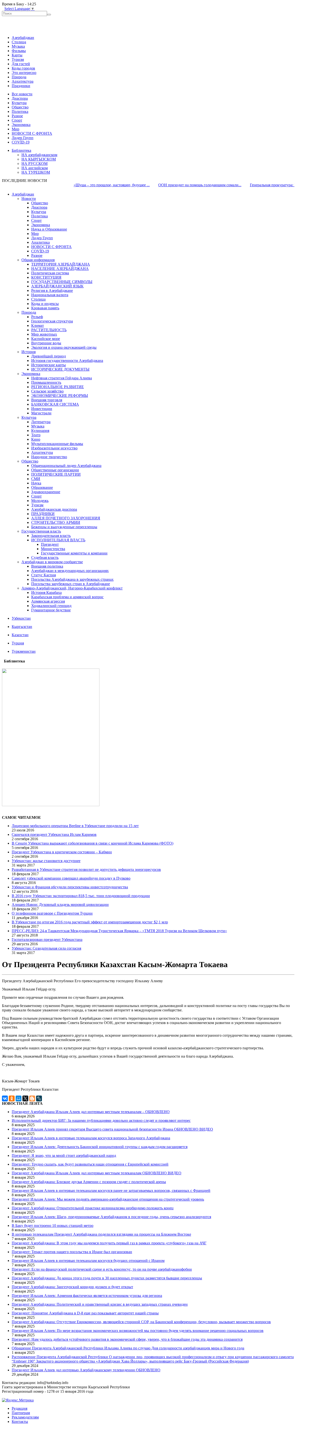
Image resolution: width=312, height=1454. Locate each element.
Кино (35, 439)
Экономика (21, 125)
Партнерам (21, 1413)
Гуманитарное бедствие (51, 610)
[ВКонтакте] (5, 1098)
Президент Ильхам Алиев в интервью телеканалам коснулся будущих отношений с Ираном (88, 1260)
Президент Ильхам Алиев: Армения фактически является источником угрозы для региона (87, 1295)
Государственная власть (41, 531)
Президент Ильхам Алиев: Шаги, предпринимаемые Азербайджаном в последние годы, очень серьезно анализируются (111, 1217)
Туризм (18, 59)
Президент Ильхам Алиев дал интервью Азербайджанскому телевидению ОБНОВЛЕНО (86, 1370)
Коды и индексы (45, 304)
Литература (40, 422)
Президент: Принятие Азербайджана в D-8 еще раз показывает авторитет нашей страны (85, 1313)
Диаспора (20, 98)
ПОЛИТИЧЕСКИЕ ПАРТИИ (56, 474)
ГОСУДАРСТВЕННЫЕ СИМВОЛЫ (61, 282)
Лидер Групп (22, 138)
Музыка (18, 46)
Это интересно (24, 73)
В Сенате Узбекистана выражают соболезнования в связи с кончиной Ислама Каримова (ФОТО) (92, 843)
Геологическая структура (52, 321)
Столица (19, 42)
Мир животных (44, 334)
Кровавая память (45, 308)
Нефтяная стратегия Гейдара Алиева (61, 378)
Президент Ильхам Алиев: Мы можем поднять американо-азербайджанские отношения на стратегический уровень (108, 1199)
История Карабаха (46, 592)
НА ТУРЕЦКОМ (35, 172)
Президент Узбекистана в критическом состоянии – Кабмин (62, 852)
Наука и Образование (49, 229)
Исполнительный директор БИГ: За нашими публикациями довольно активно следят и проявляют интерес (101, 1120)
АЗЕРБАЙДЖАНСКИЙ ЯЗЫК (57, 286)
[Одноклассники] (12, 1098)
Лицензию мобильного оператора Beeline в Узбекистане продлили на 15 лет (75, 826)
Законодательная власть (51, 536)
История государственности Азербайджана (67, 360)
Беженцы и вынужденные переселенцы (64, 527)
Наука (36, 483)
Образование (42, 487)
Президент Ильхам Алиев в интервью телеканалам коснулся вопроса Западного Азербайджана (91, 1138)
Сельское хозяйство (47, 391)
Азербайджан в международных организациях (70, 571)
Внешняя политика (47, 566)
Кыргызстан (22, 626)
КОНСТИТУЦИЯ (46, 277)
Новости (28, 198)
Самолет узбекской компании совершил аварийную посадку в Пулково (71, 878)
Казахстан (20, 635)
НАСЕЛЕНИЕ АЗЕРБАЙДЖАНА (60, 269)
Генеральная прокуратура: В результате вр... (268, 185)
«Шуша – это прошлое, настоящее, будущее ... (94, 185)
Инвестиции (41, 409)
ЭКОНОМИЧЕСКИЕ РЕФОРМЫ (59, 395)
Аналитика (40, 242)
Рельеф (37, 317)
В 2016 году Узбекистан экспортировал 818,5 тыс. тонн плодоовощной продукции (81, 896)
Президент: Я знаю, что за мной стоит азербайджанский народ (64, 1155)
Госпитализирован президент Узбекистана (47, 939)
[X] (25, 1098)
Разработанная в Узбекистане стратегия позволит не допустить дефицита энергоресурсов (86, 869)
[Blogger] (32, 1098)
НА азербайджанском (39, 155)
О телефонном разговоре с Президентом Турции (52, 913)
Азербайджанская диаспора (54, 509)
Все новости (22, 94)
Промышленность (46, 382)
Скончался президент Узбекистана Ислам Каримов (54, 834)
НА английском (34, 168)
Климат (37, 325)
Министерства (53, 549)
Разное (17, 116)
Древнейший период (48, 356)
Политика (20, 111)
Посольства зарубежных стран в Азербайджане (70, 584)
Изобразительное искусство (54, 448)
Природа (19, 77)
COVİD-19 (20, 142)
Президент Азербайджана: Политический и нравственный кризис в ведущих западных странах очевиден (100, 1304)
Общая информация (38, 260)
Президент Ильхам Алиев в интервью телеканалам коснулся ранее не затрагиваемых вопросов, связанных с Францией (111, 1190)
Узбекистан (21, 618)
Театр (35, 435)
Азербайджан (23, 38)
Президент (50, 544)
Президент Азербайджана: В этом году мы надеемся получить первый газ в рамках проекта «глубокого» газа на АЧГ (109, 1243)
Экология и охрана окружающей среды (64, 347)
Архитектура (22, 81)
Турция (18, 643)
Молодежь (40, 501)
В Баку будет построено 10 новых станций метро (52, 1225)
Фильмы (19, 51)
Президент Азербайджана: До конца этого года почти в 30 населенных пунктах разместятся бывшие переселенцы (107, 1278)
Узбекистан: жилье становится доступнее (46, 861)
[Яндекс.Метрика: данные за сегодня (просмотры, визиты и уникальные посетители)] (18, 1400)
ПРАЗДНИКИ (43, 514)
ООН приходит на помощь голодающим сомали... (182, 185)
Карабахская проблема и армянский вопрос (67, 597)
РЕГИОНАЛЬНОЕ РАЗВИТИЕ (57, 387)
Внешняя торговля (46, 400)
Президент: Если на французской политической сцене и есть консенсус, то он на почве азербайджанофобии (102, 1269)
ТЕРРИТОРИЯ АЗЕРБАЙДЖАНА (60, 264)
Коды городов (23, 68)
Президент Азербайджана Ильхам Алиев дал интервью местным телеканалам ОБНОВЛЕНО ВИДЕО (96, 1173)
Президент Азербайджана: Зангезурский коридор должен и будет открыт (72, 1287)
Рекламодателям (25, 1417)
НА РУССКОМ (34, 163)
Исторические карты (48, 365)
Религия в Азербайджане (52, 290)
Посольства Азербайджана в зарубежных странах (72, 579)
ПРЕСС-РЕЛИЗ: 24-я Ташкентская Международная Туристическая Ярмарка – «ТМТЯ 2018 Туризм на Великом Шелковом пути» (119, 931)
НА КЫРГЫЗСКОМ (38, 159)
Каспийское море (45, 339)
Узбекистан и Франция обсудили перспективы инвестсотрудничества (70, 887)
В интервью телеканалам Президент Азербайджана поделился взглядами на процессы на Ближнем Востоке (101, 1234)
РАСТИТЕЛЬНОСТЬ (49, 330)
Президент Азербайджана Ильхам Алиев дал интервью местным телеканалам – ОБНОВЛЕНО (91, 1112)
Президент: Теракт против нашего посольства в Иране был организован (72, 1252)
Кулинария (40, 430)
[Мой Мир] (18, 1098)
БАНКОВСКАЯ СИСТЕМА (55, 404)
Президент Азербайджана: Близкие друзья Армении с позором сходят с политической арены (89, 1182)
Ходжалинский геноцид (51, 606)
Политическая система (50, 273)
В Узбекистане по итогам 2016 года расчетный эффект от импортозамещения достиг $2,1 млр (90, 922)
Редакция (19, 1408)
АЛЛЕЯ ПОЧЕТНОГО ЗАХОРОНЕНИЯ (65, 518)
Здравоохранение (45, 492)
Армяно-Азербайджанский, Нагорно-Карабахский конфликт (72, 588)
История (28, 352)
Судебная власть (44, 557)
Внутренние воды (46, 343)
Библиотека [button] (21, 150)
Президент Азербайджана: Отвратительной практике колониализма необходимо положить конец (93, 1208)
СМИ (35, 479)
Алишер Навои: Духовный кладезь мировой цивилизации (60, 904)
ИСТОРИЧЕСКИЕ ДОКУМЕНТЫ (60, 369)
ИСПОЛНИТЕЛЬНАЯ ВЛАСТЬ (58, 540)
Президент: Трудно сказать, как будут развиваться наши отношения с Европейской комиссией (90, 1164)
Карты (17, 55)
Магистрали (41, 413)
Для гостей (21, 64)
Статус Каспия (43, 575)
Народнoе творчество (49, 457)
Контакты (20, 1421)
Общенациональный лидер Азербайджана (66, 466)
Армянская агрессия (48, 601)
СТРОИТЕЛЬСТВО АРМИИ (55, 522)
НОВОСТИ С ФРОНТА (32, 133)
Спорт (17, 120)
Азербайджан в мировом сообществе (52, 562)
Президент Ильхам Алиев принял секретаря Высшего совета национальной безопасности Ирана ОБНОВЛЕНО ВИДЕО (112, 1129)
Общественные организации (55, 470)
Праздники (21, 86)
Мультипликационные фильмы (57, 444)
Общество (20, 107)
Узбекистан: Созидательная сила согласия (46, 948)
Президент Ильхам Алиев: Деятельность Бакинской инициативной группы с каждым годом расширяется (99, 1147)
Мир (15, 129)
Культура (19, 103)
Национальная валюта (49, 295)
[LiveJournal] (39, 1098)
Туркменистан (24, 651)
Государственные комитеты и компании (74, 553)
